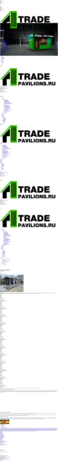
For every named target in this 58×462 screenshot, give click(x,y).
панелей (56, 429)
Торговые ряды (3, 44)
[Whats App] (1, 65)
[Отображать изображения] (0, 7)
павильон (45, 429)
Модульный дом (3, 51)
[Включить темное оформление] (0, 97)
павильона (47, 429)
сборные (19, 430)
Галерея (1, 52)
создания (32, 430)
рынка (15, 430)
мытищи (16, 429)
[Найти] (0, 460)
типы (51, 430)
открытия (43, 429)
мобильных (1, 429)
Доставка (1, 53)
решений (9, 430)
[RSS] (0, 268)
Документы (4, 118)
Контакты (1, 55)
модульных (9, 429)
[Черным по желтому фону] (0, 5)
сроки (33, 430)
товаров (53, 430)
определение (31, 429)
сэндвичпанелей (46, 430)
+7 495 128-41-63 (3, 29)
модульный (6, 429)
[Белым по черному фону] (0, 4)
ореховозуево (35, 429)
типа (50, 430)
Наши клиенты (4, 119)
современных (29, 430)
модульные (4, 429)
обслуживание (28, 429)
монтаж (11, 429)
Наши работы (2, 58)
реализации (1, 430)
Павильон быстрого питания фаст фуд (7, 43)
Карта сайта (1, 458)
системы (21, 430)
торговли (55, 430)
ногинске (24, 429)
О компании (4, 117)
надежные (20, 429)
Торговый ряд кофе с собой (5, 46)
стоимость (35, 430)
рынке (16, 430)
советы (24, 430)
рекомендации (4, 430)
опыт (33, 429)
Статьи (1, 54)
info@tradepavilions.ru (2, 31)
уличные (3, 424)
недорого (22, 429)
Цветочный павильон (5, 41)
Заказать (1, 309)
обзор (26, 429)
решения (10, 430)
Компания (1, 431)
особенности (40, 429)
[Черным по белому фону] (0, 3)
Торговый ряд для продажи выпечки (6, 48)
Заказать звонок (1, 30)
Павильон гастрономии (5, 42)
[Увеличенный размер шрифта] (0, 2)
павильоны (1, 424)
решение (7, 430)
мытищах (14, 429)
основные (38, 429)
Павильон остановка (5, 49)
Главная (1, 38)
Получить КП (1, 124)
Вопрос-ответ (1, 439)
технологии (49, 430)
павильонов (52, 429)
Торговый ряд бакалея (5, 45)
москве (12, 429)
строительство (40, 430)
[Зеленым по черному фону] (0, 6)
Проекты (1, 39)
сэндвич (43, 430)
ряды (17, 430)
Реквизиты (2, 57)
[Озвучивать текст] (0, 9)
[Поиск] (0, 66)
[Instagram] (1, 64)
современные (26, 430)
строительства (37, 430)
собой (22, 430)
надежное (18, 429)
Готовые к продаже (3, 50)
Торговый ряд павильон (5, 47)
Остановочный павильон (2, 436)
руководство (13, 430)
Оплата (2, 61)
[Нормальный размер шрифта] (0, 1)
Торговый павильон (3, 40)
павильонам (49, 429)
